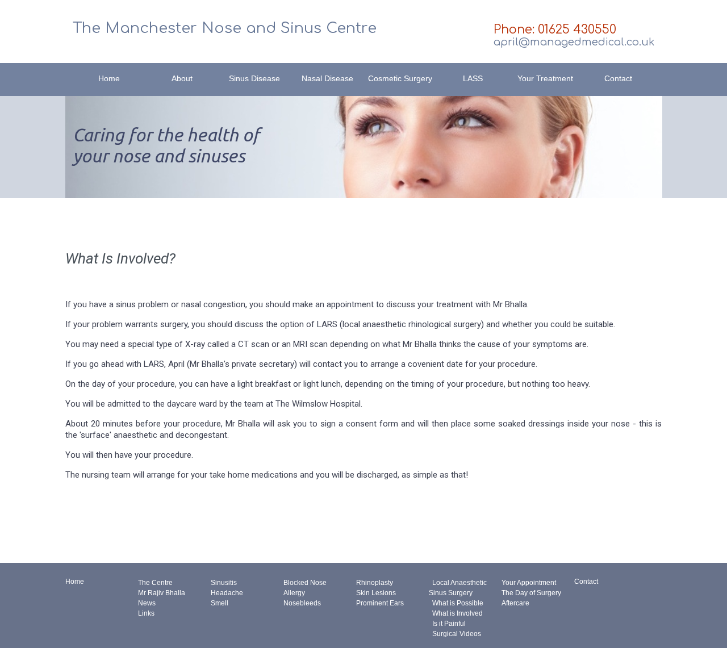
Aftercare (515, 603)
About (182, 78)
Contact (618, 78)
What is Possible (456, 603)
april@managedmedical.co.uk (574, 42)
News (147, 603)
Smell (219, 603)
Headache (227, 593)
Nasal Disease (327, 78)
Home (109, 78)
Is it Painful (447, 624)
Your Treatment (545, 78)
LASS (473, 78)
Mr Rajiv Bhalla (161, 593)
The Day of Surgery (531, 593)
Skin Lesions (376, 593)
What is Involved (456, 613)
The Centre (155, 583)
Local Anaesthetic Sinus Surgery (458, 588)
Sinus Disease (254, 78)
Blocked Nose (305, 583)
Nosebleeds (302, 603)
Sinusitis (224, 583)
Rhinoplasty (374, 583)
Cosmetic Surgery (400, 78)
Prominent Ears (380, 603)
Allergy (294, 593)
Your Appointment (529, 583)
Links (146, 613)
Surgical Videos (455, 634)
